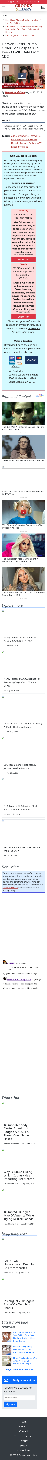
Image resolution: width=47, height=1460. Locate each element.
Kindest (16, 366)
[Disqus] (23, 989)
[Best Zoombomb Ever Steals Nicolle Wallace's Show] (23, 832)
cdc (13, 136)
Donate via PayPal (31, 360)
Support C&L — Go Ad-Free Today (23, 1)
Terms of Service (10, 887)
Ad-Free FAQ (34, 328)
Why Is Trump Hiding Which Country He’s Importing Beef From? (19, 1175)
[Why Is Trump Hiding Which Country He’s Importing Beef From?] (19, 1158)
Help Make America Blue (19, 1369)
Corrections (23, 1450)
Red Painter (8, 1272)
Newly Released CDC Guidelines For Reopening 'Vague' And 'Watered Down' (22, 682)
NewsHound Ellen (15, 92)
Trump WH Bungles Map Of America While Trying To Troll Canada (19, 1215)
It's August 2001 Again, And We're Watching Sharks (19, 1304)
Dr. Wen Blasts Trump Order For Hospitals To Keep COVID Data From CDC (21, 50)
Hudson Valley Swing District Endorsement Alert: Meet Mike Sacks (23, 1349)
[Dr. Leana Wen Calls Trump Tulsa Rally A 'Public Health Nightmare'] (23, 708)
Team (23, 1421)
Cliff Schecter (9, 1312)
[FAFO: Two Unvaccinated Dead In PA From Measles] (19, 1247)
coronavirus (23, 136)
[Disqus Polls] (23, 925)
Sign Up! (10, 1404)
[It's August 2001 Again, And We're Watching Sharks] (19, 1287)
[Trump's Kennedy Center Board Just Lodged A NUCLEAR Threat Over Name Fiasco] (19, 1112)
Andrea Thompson (11, 1143)
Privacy (23, 1440)
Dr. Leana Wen (36, 143)
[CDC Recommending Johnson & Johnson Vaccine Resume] (23, 749)
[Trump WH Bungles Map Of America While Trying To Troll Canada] (19, 1199)
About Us (23, 1426)
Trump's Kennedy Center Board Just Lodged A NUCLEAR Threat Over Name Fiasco (17, 1132)
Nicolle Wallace (19, 146)
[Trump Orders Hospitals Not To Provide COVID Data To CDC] (23, 622)
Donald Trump (19, 143)
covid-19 (35, 136)
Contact (23, 1431)
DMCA (23, 1445)
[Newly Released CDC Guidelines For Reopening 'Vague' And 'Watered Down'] (23, 663)
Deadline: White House (24, 139)
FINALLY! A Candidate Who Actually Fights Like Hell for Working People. (25, 1361)
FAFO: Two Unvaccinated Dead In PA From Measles (19, 1264)
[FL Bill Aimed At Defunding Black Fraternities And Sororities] (23, 790)
